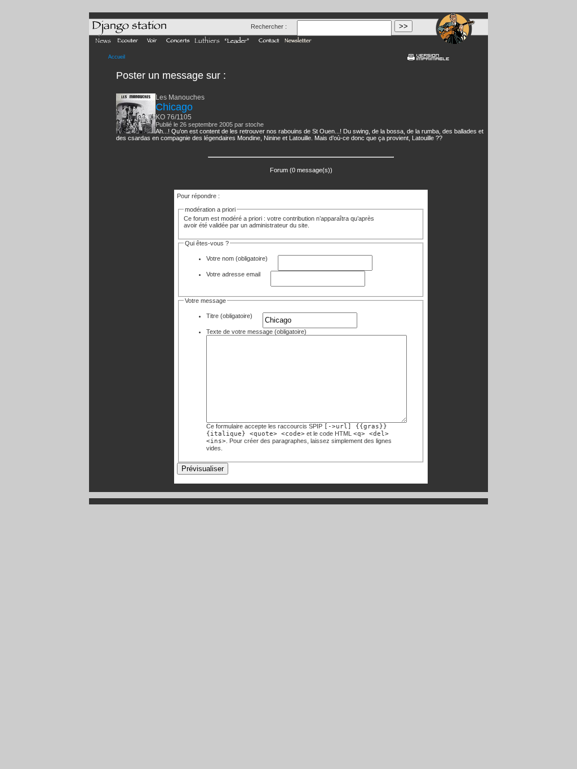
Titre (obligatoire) (229, 315)
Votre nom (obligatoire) (237, 258)
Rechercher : (269, 26)
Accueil (116, 57)
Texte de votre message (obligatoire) (256, 331)
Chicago (174, 107)
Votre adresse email (233, 274)
